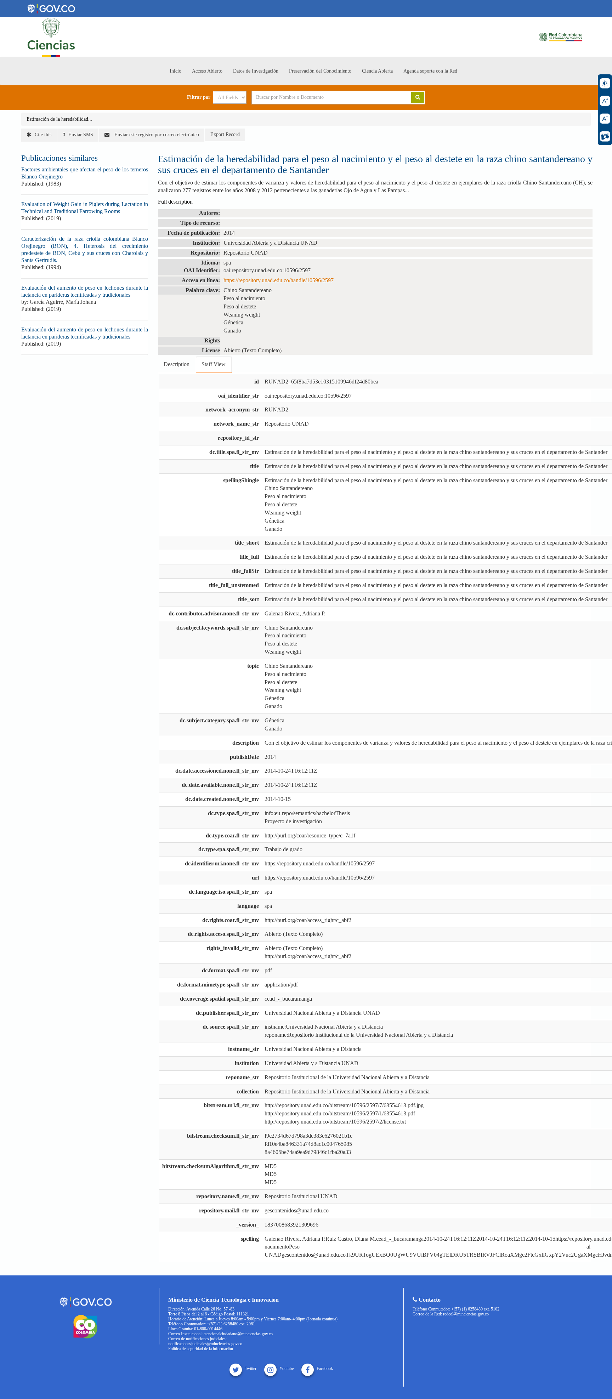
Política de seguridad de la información (200, 1348)
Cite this (43, 134)
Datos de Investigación (255, 71)
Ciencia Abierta (377, 71)
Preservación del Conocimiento (320, 71)
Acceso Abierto (207, 71)
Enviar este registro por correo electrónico (156, 134)
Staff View (214, 364)
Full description (175, 202)
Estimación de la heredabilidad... (59, 119)
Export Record (225, 134)
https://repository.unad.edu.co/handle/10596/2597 (278, 280)
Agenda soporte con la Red (430, 71)
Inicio (175, 71)
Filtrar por (198, 97)
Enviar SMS (80, 134)
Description (176, 364)
